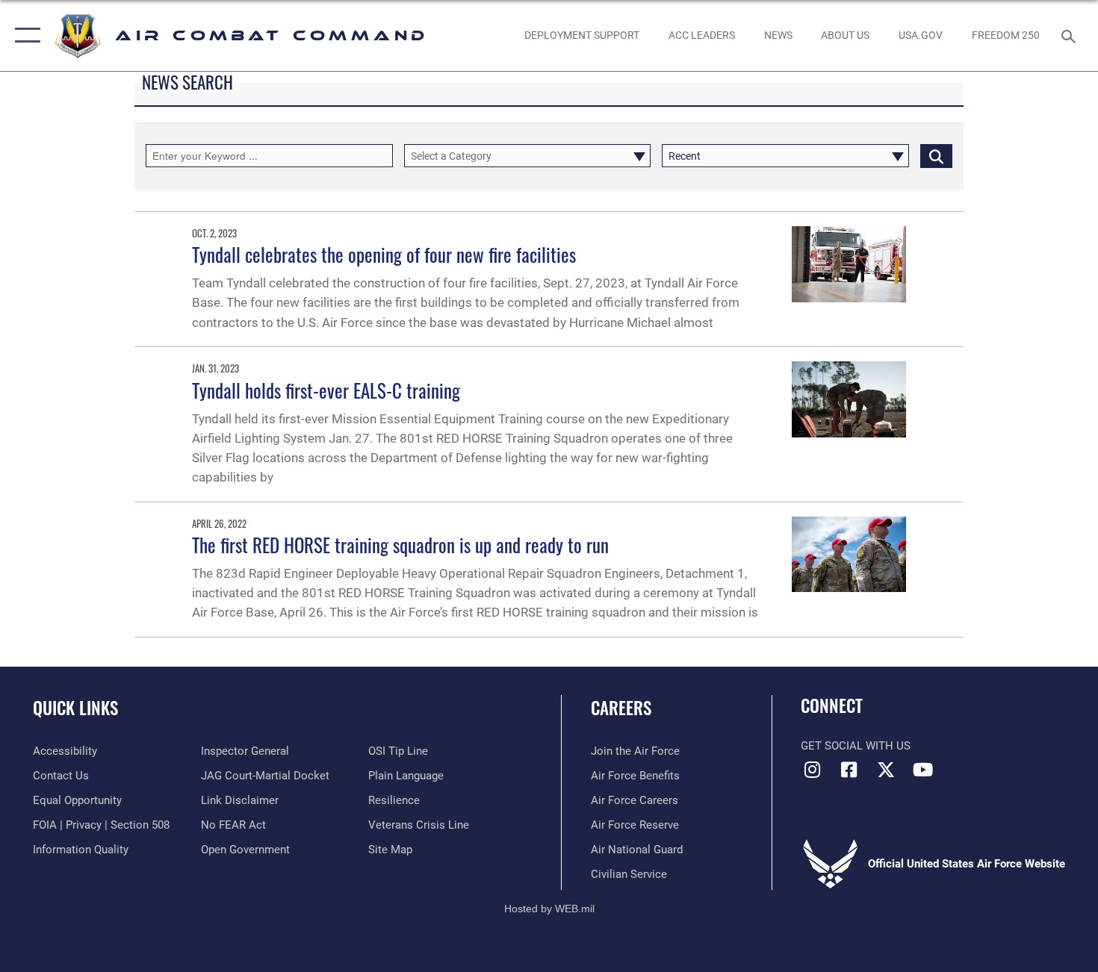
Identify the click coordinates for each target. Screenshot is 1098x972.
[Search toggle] (1071, 35)
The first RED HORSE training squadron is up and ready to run (400, 544)
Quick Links (75, 707)
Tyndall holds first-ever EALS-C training (326, 390)
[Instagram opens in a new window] (812, 769)
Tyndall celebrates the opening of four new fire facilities (384, 254)
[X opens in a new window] (886, 769)
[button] (24, 35)
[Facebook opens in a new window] (849, 769)
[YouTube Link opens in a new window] (922, 769)
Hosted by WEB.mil (549, 909)
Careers (621, 707)
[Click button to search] (936, 155)
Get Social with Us (856, 746)
